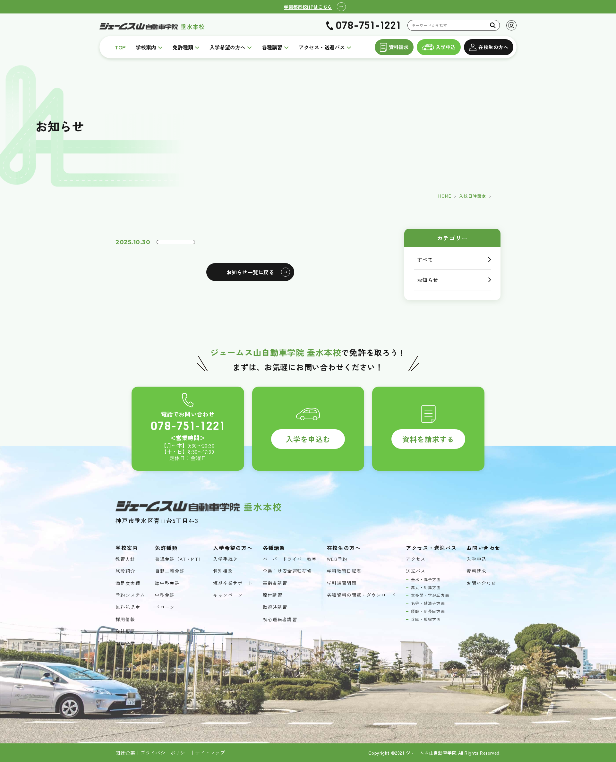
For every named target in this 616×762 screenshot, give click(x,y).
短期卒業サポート (232, 583)
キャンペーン (228, 595)
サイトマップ (210, 753)
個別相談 (223, 571)
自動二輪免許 (169, 571)
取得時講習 (275, 607)
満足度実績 (128, 583)
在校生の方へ (493, 47)
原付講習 (273, 595)
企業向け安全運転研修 (287, 571)
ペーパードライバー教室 (290, 559)
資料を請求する (428, 439)
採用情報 (125, 619)
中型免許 (165, 595)
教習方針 (125, 559)
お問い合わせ (481, 583)
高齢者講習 (275, 583)
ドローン (165, 607)
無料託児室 (128, 607)
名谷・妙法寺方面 (428, 603)
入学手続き (225, 559)
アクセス (416, 559)
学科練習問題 (341, 583)
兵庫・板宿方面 (426, 619)
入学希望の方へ (227, 47)
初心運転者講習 (280, 619)
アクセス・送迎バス (322, 47)
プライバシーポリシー (165, 753)
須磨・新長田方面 (428, 611)
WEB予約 (337, 559)
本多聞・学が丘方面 (430, 595)
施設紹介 (125, 571)
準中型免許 (167, 583)
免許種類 (183, 47)
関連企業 (125, 643)
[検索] (493, 25)
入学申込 (446, 47)
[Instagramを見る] (511, 25)
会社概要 (125, 631)
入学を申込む (308, 439)
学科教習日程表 (344, 571)
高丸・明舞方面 (426, 587)
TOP (120, 47)
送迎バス (416, 571)
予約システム (130, 595)
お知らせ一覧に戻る (250, 272)
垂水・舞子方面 (426, 579)
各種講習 (272, 47)
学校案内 (146, 47)
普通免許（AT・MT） (179, 559)
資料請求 (399, 47)
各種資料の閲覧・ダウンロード (361, 595)
